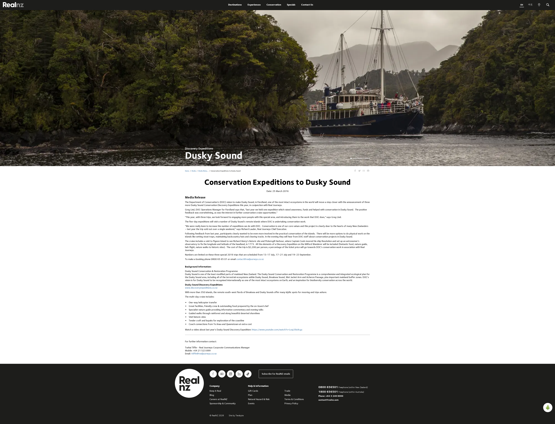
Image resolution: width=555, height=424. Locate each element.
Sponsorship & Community (223, 403)
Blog (212, 395)
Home (187, 171)
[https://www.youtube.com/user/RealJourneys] (221, 373)
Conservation (274, 4)
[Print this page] (368, 171)
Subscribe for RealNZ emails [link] (276, 373)
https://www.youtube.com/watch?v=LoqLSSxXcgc (277, 329)
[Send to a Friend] (364, 171)
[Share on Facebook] (355, 171)
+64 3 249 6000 (334, 396)
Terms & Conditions (294, 399)
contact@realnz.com (328, 400)
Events (251, 403)
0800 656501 (328, 387)
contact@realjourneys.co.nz (250, 259)
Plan (250, 395)
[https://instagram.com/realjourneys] (230, 373)
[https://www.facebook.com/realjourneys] (213, 373)
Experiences (254, 4)
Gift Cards (253, 390)
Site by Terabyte (236, 415)
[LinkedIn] (239, 373)
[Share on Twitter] (359, 171)
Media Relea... (203, 171)
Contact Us (307, 4)
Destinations (235, 4)
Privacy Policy (291, 403)
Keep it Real (215, 390)
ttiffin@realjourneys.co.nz (204, 353)
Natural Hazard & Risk (259, 399)
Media (194, 171)
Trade (287, 390)
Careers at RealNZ (218, 399)
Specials (291, 4)
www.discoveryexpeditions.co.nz (201, 287)
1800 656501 (328, 391)
